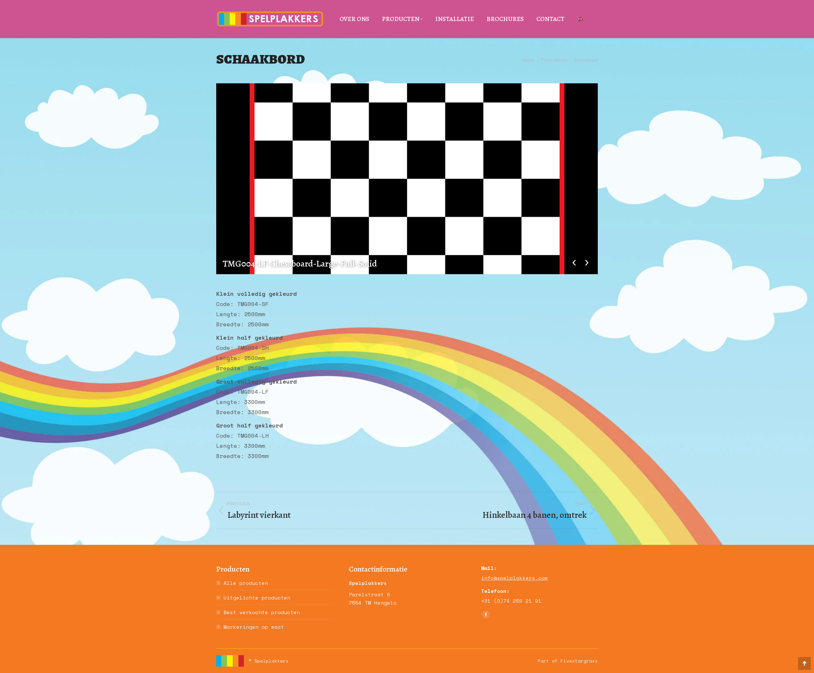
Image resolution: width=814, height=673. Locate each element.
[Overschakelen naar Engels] (580, 19)
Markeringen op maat (254, 627)
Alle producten (246, 583)
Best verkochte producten (262, 612)
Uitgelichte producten (257, 597)
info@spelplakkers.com (514, 578)
